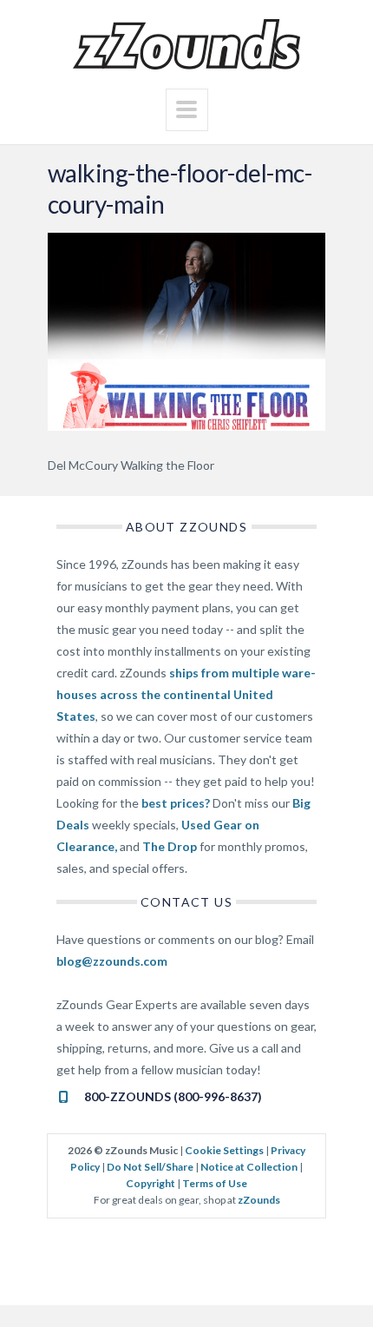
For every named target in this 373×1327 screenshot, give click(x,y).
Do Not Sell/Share (150, 1166)
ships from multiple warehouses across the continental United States (186, 694)
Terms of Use (214, 1183)
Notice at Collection (249, 1166)
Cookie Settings (224, 1150)
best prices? (175, 803)
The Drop (169, 846)
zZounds (259, 1199)
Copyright (150, 1183)
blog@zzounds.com (111, 961)
